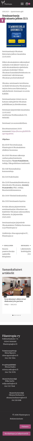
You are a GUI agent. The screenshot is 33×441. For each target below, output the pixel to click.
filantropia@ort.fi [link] (10, 344)
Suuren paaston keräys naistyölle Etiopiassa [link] (8, 251)
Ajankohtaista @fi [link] (17, 11)
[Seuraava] (27, 295)
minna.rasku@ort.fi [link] (10, 369)
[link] (2, 20)
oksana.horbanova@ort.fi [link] (16, 398)
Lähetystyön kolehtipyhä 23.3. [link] (26, 250)
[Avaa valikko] (22, 4)
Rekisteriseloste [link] (16, 419)
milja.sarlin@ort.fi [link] (9, 383)
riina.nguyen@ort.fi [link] (10, 355)
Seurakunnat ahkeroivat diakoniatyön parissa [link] (15, 300)
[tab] (12, 315)
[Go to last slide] (5, 295)
